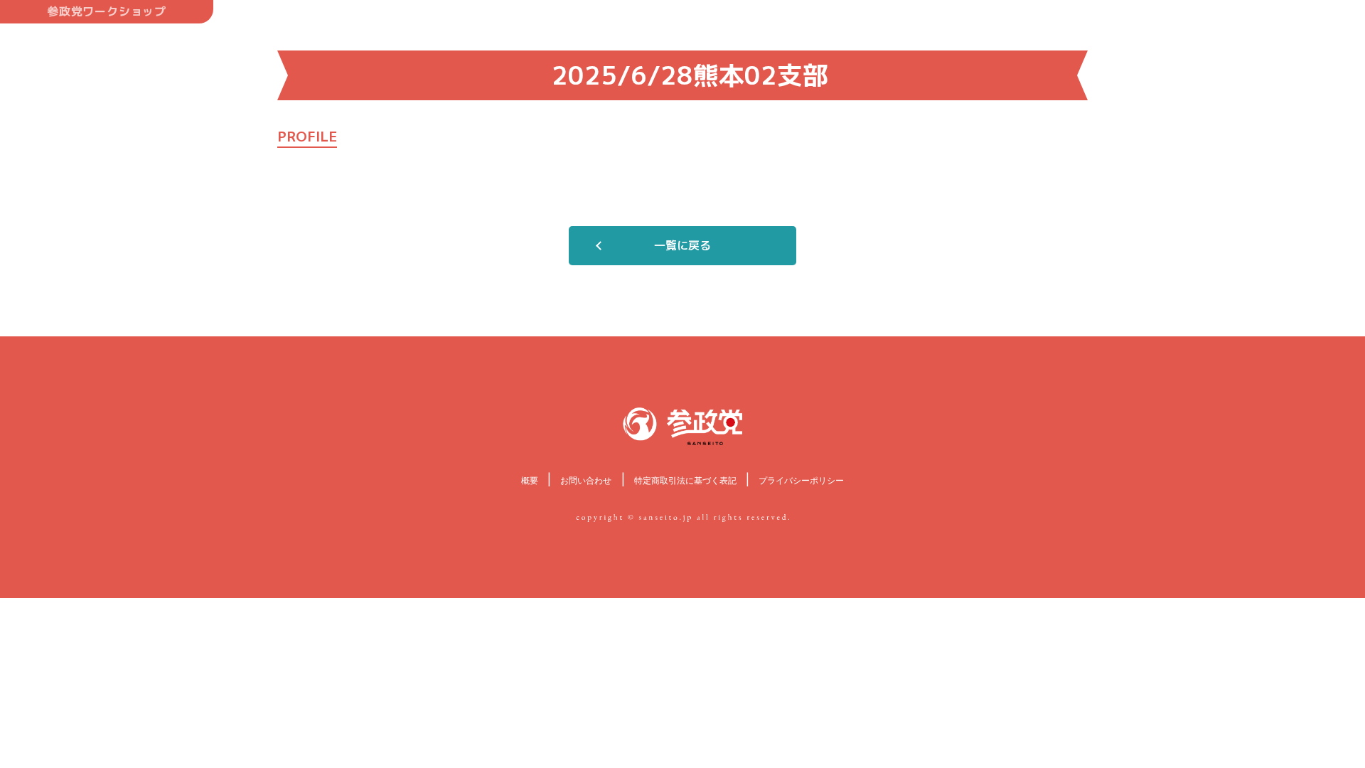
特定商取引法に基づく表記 (685, 481)
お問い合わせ (585, 481)
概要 (529, 481)
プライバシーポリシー (801, 481)
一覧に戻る (682, 245)
